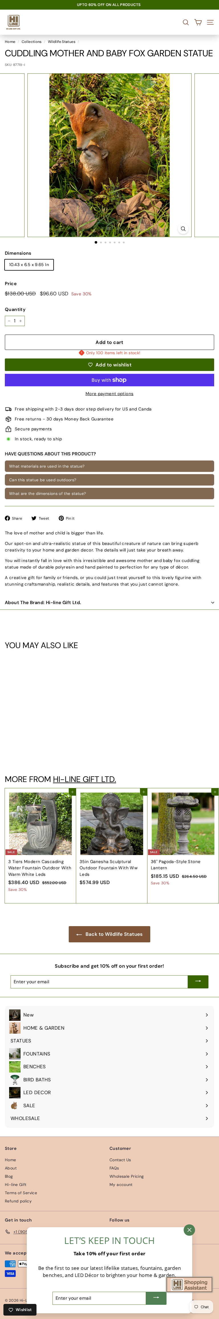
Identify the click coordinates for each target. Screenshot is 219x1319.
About (11, 1168)
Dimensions (18, 253)
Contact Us (120, 1159)
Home (10, 41)
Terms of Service (21, 1192)
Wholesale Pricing (127, 1176)
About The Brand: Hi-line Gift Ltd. (43, 602)
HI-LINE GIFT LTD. (84, 779)
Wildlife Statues (61, 41)
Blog (9, 1176)
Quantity (15, 309)
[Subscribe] (198, 981)
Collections (32, 41)
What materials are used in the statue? (46, 466)
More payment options (110, 394)
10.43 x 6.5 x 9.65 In (29, 264)
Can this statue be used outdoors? (42, 479)
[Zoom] (183, 228)
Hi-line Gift (16, 1184)
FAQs (114, 1168)
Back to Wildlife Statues (113, 934)
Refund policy (18, 1201)
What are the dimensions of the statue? (47, 493)
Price (11, 284)
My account (121, 1184)
